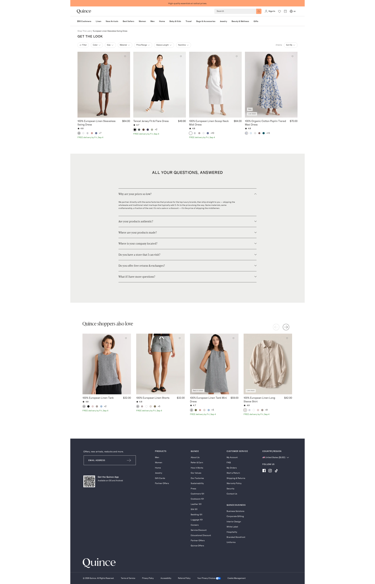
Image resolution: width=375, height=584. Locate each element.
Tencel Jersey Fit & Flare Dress (151, 121)
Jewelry (158, 473)
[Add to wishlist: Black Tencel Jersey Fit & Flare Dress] (181, 56)
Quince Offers (197, 546)
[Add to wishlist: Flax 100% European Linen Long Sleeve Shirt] (287, 338)
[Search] (258, 11)
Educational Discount (201, 535)
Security (230, 489)
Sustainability (197, 483)
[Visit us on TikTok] (276, 471)
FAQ (229, 462)
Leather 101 (196, 504)
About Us (195, 457)
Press (193, 489)
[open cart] (285, 11)
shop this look (84, 31)
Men (157, 457)
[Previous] (276, 327)
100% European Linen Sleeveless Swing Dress (96, 123)
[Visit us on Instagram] (270, 471)
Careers (195, 525)
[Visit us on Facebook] (264, 471)
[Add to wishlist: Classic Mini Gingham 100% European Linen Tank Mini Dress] (233, 338)
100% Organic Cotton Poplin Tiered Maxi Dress (265, 123)
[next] (286, 327)
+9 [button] (266, 410)
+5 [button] (159, 406)
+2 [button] (156, 129)
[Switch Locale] (291, 11)
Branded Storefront (236, 537)
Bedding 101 (196, 514)
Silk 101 (194, 509)
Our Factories (197, 478)
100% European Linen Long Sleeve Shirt (259, 400)
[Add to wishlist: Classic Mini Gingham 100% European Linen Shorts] (179, 338)
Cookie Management (236, 578)
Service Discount (199, 530)
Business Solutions (235, 511)
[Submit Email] (129, 460)
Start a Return (233, 473)
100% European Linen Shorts (152, 398)
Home (158, 468)
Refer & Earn (197, 462)
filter (84, 45)
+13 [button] (268, 133)
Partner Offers (162, 483)
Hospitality (232, 532)
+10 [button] (212, 133)
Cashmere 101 (197, 494)
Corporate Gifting (235, 516)
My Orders (232, 468)
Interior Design (234, 522)
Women (158, 462)
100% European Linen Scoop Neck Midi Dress (209, 123)
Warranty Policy (234, 483)
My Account (232, 457)
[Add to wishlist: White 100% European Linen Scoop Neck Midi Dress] (236, 56)
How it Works (197, 468)
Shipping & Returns (236, 478)
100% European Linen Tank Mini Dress (208, 400)
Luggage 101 (197, 520)
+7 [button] (100, 133)
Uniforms (231, 542)
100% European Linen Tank (98, 398)
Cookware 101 (197, 499)
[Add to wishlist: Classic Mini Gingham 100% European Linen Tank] (126, 338)
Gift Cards (160, 478)
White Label (232, 527)
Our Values (196, 473)
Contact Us (232, 494)
